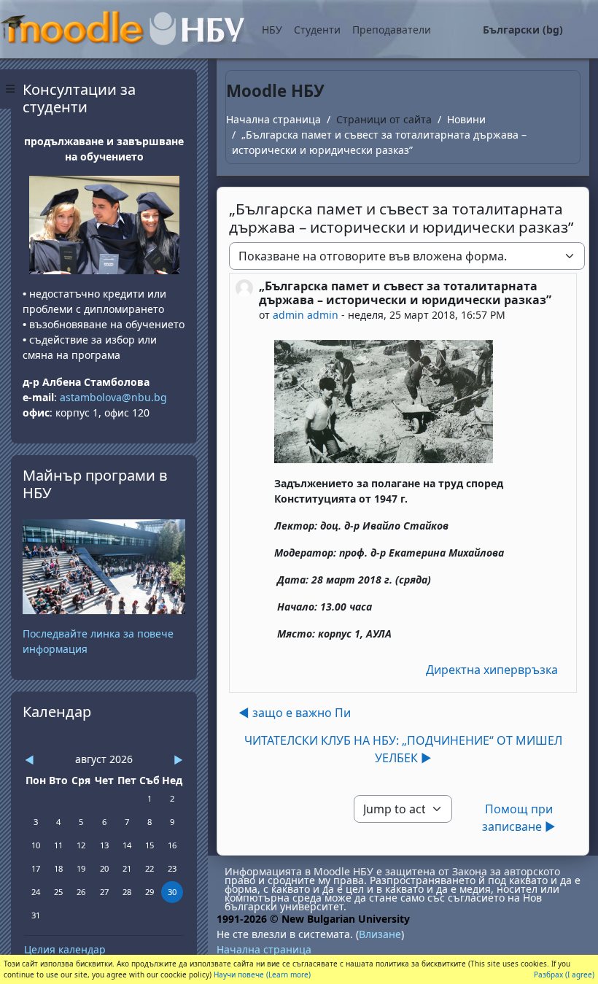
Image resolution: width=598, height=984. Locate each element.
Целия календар (65, 949)
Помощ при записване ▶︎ (519, 817)
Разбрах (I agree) (564, 974)
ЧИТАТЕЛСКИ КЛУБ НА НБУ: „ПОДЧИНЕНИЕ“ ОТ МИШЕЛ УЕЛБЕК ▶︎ (403, 749)
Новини (466, 119)
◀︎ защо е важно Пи (294, 713)
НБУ (272, 29)
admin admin (305, 315)
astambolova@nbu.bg (115, 397)
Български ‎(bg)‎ (523, 29)
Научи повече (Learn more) (262, 974)
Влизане (380, 934)
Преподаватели (391, 29)
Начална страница (273, 119)
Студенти (317, 29)
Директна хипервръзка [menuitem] (492, 670)
